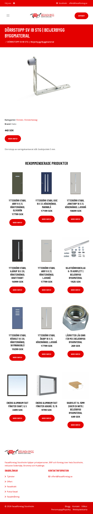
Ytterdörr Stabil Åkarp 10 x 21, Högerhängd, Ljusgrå (46, 338)
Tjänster (11, 476)
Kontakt (76, 506)
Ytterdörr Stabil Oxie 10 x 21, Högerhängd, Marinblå (46, 204)
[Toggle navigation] (8, 15)
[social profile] (14, 3)
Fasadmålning (13, 496)
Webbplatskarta (80, 509)
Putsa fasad (12, 491)
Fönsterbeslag (30, 120)
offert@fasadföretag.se (78, 3)
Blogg (67, 506)
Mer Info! (12, 138)
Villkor (84, 506)
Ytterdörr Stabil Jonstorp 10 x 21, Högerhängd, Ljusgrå (75, 204)
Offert (81, 16)
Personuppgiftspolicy (61, 509)
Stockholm (63, 3)
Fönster (19, 120)
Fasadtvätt (11, 486)
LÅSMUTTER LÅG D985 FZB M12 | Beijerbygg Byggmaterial (75, 338)
